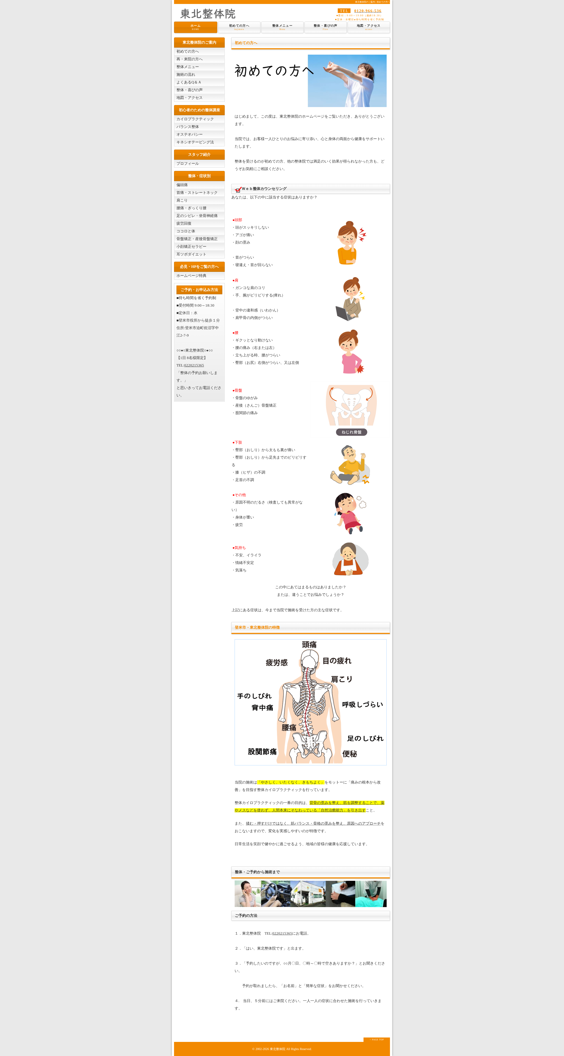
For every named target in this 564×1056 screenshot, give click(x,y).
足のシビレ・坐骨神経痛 (197, 216)
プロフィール (187, 163)
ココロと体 (185, 231)
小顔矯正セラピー (191, 247)
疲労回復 (183, 223)
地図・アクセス (369, 27)
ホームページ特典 (191, 276)
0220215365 (282, 933)
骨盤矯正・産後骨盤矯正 (197, 239)
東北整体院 (277, 1049)
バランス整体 (187, 127)
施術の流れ (185, 74)
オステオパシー (189, 134)
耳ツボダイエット (191, 254)
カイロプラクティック (195, 119)
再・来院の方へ (189, 59)
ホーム (196, 27)
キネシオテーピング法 (195, 142)
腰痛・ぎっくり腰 (191, 208)
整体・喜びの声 (326, 27)
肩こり (182, 200)
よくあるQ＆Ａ (189, 82)
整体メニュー (282, 27)
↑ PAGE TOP (377, 1039)
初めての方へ (239, 27)
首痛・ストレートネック (197, 193)
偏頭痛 (182, 185)
